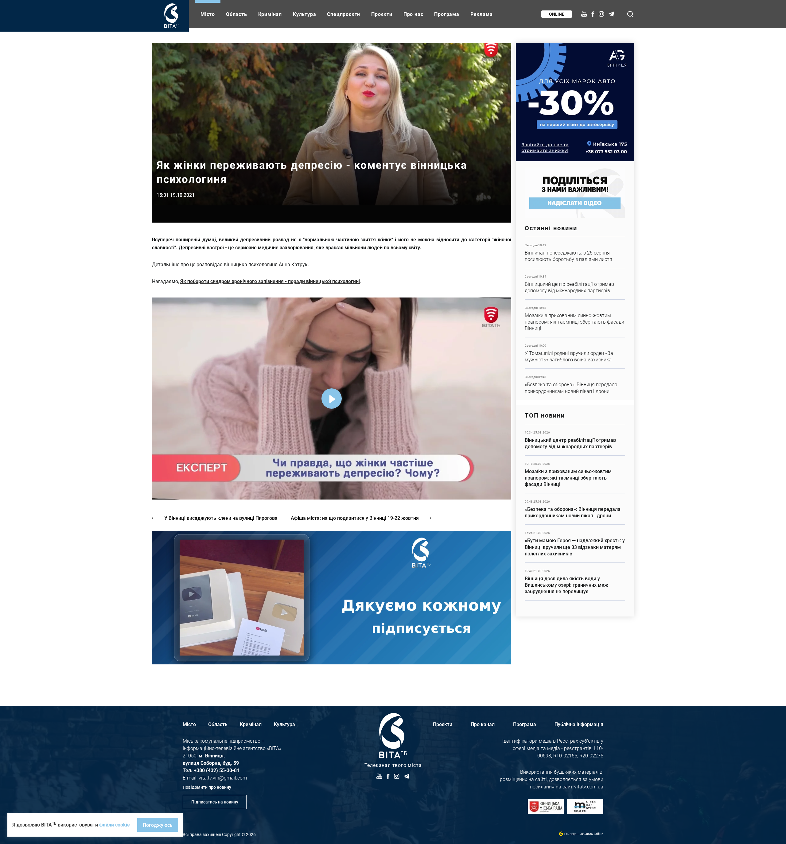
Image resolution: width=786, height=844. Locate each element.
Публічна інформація (578, 724)
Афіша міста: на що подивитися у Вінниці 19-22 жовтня (355, 518)
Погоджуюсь (158, 825)
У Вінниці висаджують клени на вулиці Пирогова (221, 518)
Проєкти (381, 14)
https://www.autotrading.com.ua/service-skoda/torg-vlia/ (575, 102)
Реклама (481, 14)
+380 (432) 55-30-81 (216, 770)
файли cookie (114, 824)
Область (236, 14)
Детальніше (575, 252)
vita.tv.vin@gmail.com (223, 777)
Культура (304, 14)
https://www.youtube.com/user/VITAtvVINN (331, 597)
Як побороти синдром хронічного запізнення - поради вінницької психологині (270, 281)
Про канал (483, 724)
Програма (446, 14)
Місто (207, 14)
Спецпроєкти (343, 14)
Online (556, 14)
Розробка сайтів (591, 834)
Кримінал (270, 14)
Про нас (413, 14)
